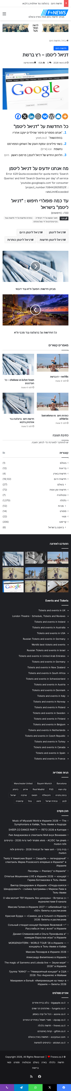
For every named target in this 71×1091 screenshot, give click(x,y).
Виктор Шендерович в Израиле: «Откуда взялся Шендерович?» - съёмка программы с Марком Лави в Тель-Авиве (35, 889)
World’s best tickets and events (48, 644)
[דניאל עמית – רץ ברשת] (13, 573)
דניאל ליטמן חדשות (52, 239)
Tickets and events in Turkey (49, 741)
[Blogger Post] (38, 116)
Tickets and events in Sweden (49, 713)
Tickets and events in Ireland (49, 621)
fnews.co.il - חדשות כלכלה (51, 1025)
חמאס (34, 795)
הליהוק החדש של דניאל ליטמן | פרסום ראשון (36, 155)
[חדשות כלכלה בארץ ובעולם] (35, 27)
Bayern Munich (44, 783)
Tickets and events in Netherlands (46, 730)
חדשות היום (54, 40)
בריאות (62, 468)
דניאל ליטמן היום (30, 232)
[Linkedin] (31, 116)
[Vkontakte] (45, 116)
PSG (51, 789)
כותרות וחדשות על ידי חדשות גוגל (18, 218)
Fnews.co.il (57, 1056)
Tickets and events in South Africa (46, 673)
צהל (30, 801)
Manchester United (23, 783)
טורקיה (24, 795)
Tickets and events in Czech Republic (45, 735)
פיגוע (39, 801)
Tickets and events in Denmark (48, 690)
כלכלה (63, 500)
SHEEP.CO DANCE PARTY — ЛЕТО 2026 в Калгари (37, 829)
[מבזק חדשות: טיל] (35, 558)
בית (64, 40)
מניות (61, 505)
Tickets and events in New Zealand (46, 667)
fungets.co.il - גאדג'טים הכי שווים (48, 1008)
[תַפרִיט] (4, 15)
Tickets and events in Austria (49, 684)
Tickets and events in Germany (48, 661)
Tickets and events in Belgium (49, 724)
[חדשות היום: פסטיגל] (35, 573)
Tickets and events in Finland (49, 718)
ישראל (13, 795)
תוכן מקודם (62, 811)
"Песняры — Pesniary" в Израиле (47, 871)
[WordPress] (52, 116)
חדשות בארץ (59, 473)
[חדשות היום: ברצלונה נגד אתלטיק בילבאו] (18, 403)
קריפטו (62, 521)
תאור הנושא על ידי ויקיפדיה (47, 218)
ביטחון (15, 789)
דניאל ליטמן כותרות (19, 239)
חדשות (61, 1062)
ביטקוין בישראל (56, 527)
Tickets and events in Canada (49, 747)
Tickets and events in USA (51, 633)
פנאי (64, 516)
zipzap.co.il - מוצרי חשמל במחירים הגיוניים (44, 1019)
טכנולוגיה (61, 495)
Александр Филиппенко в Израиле (46, 957)
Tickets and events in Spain (50, 753)
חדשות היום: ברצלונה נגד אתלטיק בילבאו (42, 3)
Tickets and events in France (49, 758)
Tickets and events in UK (51, 610)
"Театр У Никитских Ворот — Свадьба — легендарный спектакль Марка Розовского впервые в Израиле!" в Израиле (34, 862)
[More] (65, 116)
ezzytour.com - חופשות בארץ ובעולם (46, 1037)
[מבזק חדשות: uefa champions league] (57, 586)
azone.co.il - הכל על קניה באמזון (49, 1014)
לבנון (64, 801)
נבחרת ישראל (52, 801)
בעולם (63, 462)
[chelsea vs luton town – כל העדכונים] (18, 364)
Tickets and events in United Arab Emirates (42, 656)
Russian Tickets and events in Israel (46, 650)
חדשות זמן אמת (58, 489)
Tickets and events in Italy (51, 695)
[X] (25, 116)
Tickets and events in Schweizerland (45, 678)
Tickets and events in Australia (48, 627)
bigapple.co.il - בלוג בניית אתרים (48, 1002)
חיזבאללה (46, 795)
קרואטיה (19, 801)
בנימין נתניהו (61, 795)
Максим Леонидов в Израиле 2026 (46, 951)
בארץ (44, 1062)
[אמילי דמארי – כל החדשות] (57, 573)
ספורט (63, 511)
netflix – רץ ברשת (59, 376)
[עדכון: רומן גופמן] (13, 586)
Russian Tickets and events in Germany (44, 638)
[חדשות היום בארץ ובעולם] (54, 13)
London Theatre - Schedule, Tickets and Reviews (38, 616)
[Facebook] (18, 116)
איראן (25, 789)
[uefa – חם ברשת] (35, 586)
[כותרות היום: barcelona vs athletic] (52, 402)
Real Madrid (38, 789)
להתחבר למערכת (57, 442)
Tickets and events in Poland (49, 707)
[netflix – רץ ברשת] (52, 363)
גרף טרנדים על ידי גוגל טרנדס (46, 221)
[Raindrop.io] (58, 116)
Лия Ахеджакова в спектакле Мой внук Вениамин (37, 835)
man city (62, 789)
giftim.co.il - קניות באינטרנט (51, 1031)
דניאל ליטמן (56, 232)
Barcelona (62, 783)
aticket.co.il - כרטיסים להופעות (49, 1042)
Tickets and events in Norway (49, 701)
